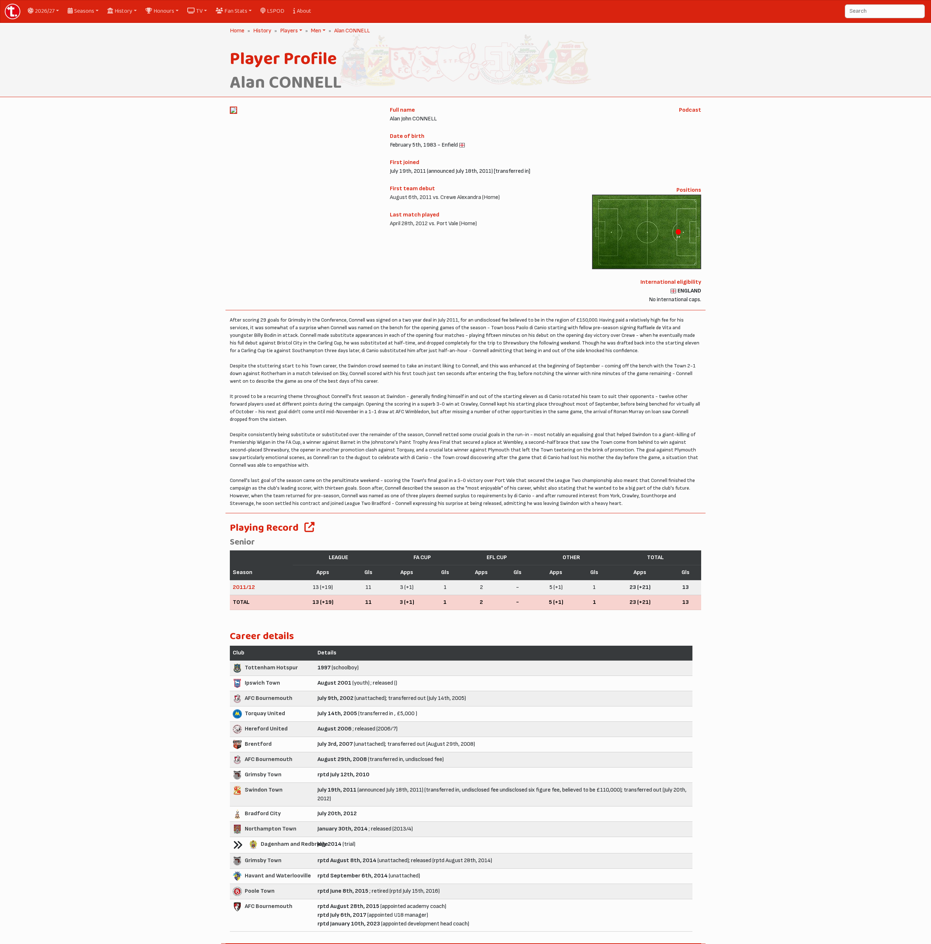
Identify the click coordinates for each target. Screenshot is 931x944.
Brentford (258, 744)
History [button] (123, 11)
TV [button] (199, 11)
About (304, 11)
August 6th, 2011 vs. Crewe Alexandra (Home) (445, 197)
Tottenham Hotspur (271, 667)
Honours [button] (163, 11)
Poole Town (260, 891)
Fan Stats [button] (235, 11)
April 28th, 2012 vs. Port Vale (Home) (433, 223)
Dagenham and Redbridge (294, 844)
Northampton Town (270, 828)
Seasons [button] (84, 11)
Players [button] (288, 30)
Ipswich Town (262, 683)
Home (237, 30)
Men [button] (315, 30)
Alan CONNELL (352, 30)
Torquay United (265, 713)
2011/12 (244, 587)
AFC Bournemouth (268, 698)
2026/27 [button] (45, 11)
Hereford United (266, 728)
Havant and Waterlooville (278, 875)
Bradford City (263, 813)
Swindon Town (264, 789)
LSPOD (275, 11)
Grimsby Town (263, 774)
